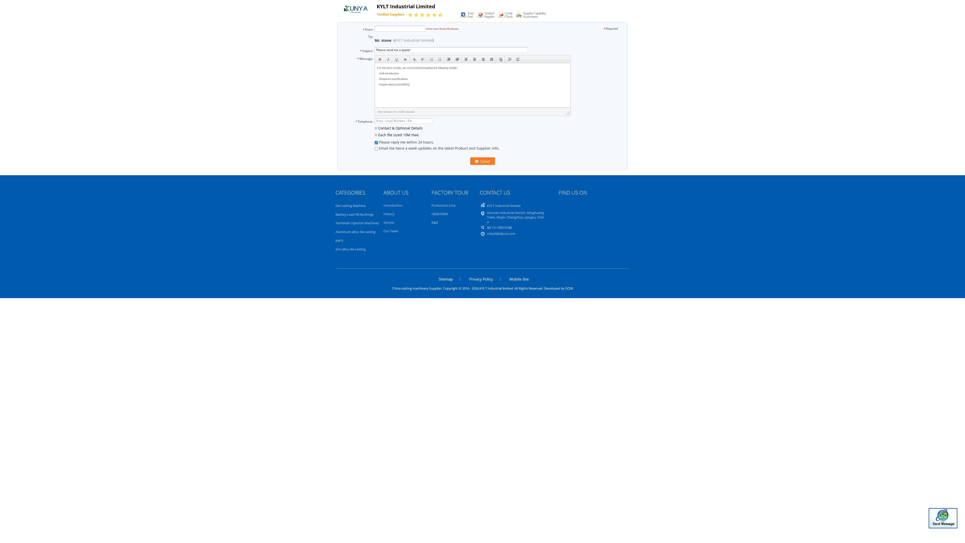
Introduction (393, 205)
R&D (434, 222)
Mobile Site (519, 279)
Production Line (443, 205)
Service (388, 222)
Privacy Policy (481, 279)
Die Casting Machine (350, 205)
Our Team (390, 231)
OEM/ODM (439, 214)
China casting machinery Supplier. (417, 288)
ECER (569, 288)
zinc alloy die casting (350, 249)
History (389, 214)
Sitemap (446, 279)
